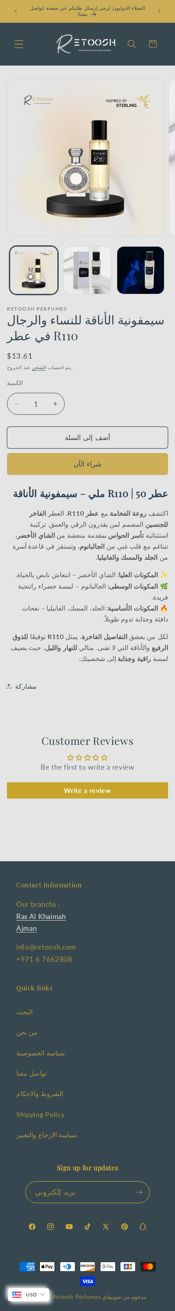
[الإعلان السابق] (16, 11)
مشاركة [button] (26, 686)
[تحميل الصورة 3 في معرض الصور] (140, 270)
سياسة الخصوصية (40, 1053)
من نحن (26, 1032)
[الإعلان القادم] (159, 11)
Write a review (87, 790)
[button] (19, 44)
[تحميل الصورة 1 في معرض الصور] (33, 270)
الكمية (15, 382)
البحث (24, 1012)
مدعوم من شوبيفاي (124, 1297)
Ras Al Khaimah (41, 916)
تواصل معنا (31, 1073)
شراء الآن (87, 464)
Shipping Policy (40, 1114)
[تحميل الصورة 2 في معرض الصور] (87, 270)
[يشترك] (139, 1192)
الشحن (39, 367)
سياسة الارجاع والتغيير (46, 1134)
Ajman (26, 928)
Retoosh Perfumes (76, 1297)
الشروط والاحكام (39, 1093)
